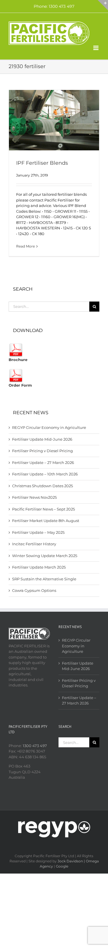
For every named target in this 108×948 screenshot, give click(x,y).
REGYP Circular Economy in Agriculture (49, 427)
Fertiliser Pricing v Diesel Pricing (42, 450)
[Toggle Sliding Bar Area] (103, 5)
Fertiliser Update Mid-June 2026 (42, 439)
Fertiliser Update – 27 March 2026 (43, 462)
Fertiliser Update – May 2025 (38, 532)
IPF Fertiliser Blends (42, 163)
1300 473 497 (35, 745)
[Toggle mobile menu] (96, 48)
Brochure (18, 359)
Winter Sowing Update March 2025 (44, 555)
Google (62, 866)
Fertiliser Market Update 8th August (45, 520)
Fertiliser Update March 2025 (39, 567)
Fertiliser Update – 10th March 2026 (45, 474)
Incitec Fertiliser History (34, 544)
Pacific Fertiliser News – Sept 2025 (43, 509)
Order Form (20, 385)
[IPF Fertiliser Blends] (54, 120)
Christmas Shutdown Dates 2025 (42, 485)
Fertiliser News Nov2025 (34, 497)
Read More (25, 246)
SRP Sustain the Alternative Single (44, 579)
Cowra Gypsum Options (34, 590)
